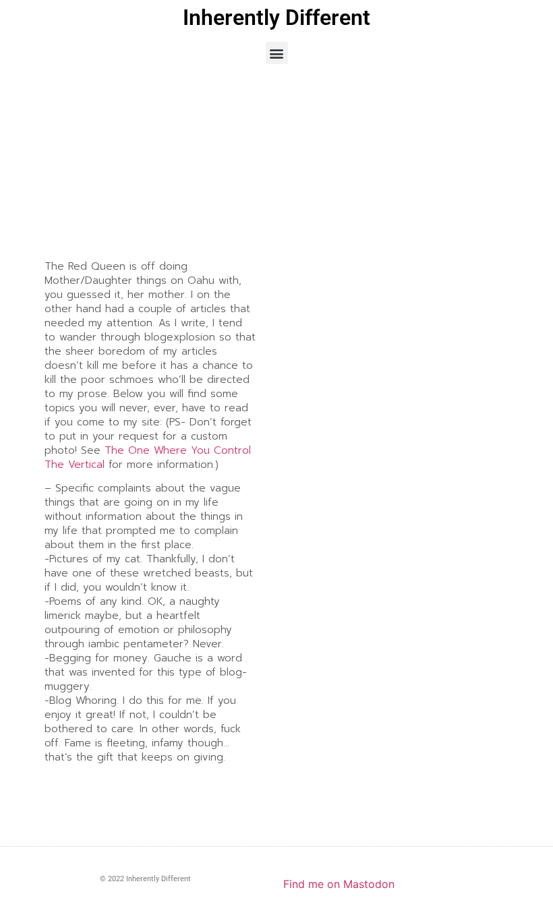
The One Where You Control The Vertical (148, 457)
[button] (277, 53)
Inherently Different (276, 17)
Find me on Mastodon (339, 884)
